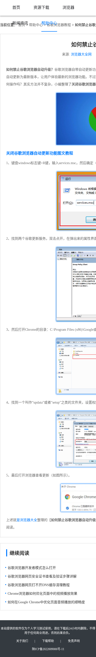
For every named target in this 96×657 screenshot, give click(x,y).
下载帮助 (48, 641)
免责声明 (74, 641)
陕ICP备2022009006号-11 (48, 649)
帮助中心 (49, 23)
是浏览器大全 (26, 520)
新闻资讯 (20, 23)
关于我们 (22, 641)
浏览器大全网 (81, 54)
